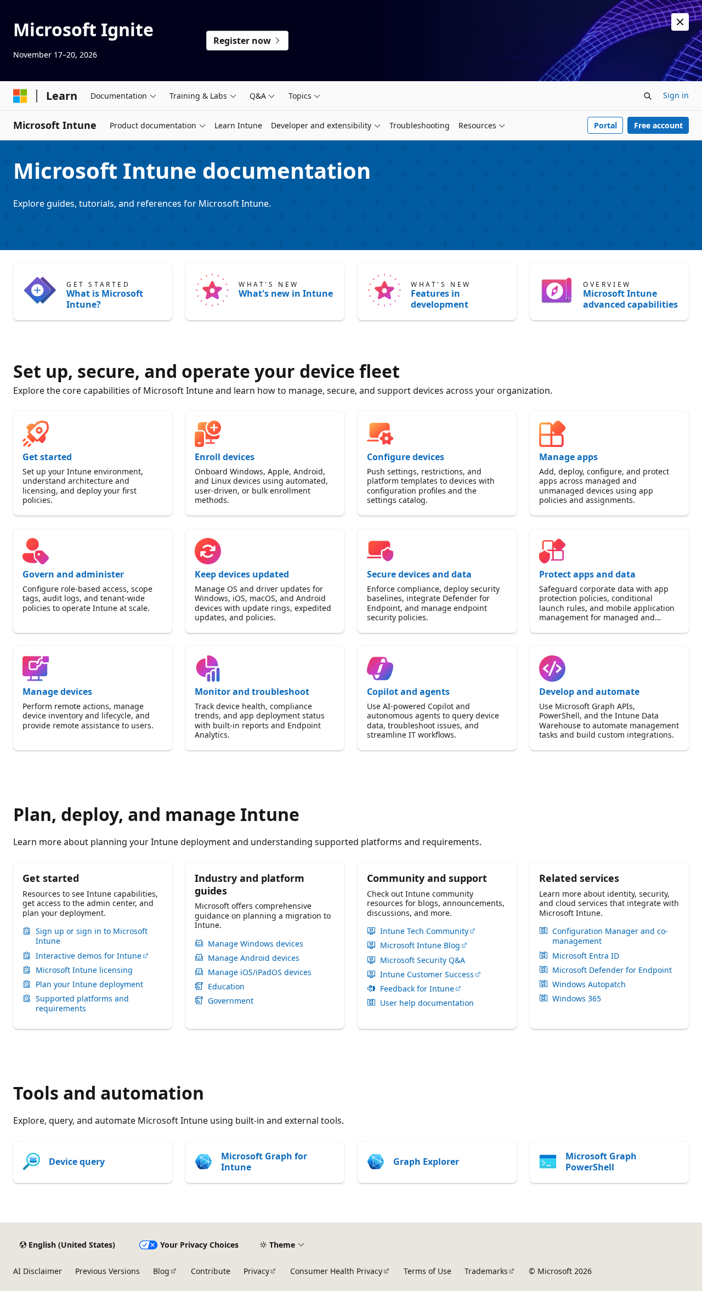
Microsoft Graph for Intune (264, 1162)
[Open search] (648, 96)
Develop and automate (589, 691)
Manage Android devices (253, 958)
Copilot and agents (408, 691)
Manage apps (568, 456)
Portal (605, 125)
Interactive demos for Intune (88, 956)
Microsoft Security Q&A (422, 960)
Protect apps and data (587, 574)
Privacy (256, 1271)
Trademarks (486, 1271)
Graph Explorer (426, 1161)
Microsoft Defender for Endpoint (612, 970)
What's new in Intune (286, 293)
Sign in (676, 95)
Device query (77, 1161)
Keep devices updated (242, 574)
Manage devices (57, 691)
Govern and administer (73, 574)
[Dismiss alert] (680, 22)
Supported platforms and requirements (82, 1003)
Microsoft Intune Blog (420, 945)
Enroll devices (224, 456)
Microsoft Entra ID (585, 956)
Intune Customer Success (427, 974)
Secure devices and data (419, 574)
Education (226, 987)
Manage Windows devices (255, 944)
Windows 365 (576, 999)
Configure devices (405, 456)
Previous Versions (107, 1271)
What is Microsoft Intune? (104, 299)
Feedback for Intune (417, 989)
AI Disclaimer (37, 1271)
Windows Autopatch (589, 984)
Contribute (210, 1271)
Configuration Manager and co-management (610, 936)
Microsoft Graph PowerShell (601, 1162)
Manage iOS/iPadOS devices (260, 972)
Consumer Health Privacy (336, 1271)
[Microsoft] (20, 96)
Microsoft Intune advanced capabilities (630, 299)
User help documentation (427, 1003)
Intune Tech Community (424, 931)
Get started (47, 456)
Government (230, 1001)
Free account (658, 125)
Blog (161, 1271)
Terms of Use (427, 1271)
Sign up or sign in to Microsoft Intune (92, 936)
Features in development (439, 299)
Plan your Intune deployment (89, 984)
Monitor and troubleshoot (252, 691)
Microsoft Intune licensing (84, 970)
